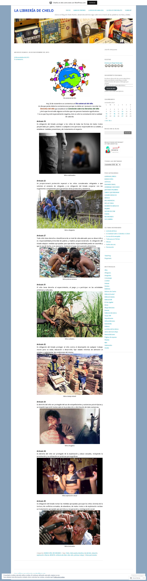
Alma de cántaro (79, 10)
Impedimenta (109, 318)
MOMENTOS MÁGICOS (112, 206)
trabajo (82, 555)
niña (68, 555)
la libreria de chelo (61, 555)
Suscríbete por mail (113, 75)
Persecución (110, 247)
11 (114, 111)
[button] (69, 77)
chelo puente (74, 553)
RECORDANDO (57, 553)
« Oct (106, 120)
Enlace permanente (91, 555)
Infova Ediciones (110, 321)
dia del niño (87, 553)
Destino (107, 286)
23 (106, 116)
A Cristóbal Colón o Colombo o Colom (118, 233)
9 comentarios (18, 59)
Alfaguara (108, 273)
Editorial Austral (109, 294)
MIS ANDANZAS (110, 200)
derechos (81, 553)
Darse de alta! (111, 88)
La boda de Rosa (111, 231)
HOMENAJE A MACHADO (112, 187)
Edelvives (107, 289)
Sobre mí (128, 10)
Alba (106, 270)
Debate (107, 283)
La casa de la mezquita (113, 236)
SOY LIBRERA (109, 219)
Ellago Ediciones (109, 307)
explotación (40, 555)
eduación (94, 553)
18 (114, 114)
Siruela (107, 348)
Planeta (107, 340)
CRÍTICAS (108, 182)
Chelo (67, 553)
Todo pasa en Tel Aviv (113, 239)
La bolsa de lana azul (96, 10)
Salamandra (108, 345)
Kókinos (107, 326)
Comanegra (108, 278)
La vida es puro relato (114, 10)
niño (72, 555)
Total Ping (108, 255)
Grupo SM (108, 315)
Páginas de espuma (111, 337)
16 (106, 114)
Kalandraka (108, 324)
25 (114, 116)
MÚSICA (107, 198)
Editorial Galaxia (110, 297)
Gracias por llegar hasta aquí (113, 63)
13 (122, 111)
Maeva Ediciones (110, 334)
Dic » (110, 120)
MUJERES (107, 208)
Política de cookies (59, 577)
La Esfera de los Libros (111, 329)
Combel (107, 281)
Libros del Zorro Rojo (111, 332)
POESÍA (107, 214)
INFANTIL (52, 555)
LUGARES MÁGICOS (111, 195)
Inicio (68, 10)
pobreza (76, 555)
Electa (106, 305)
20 (122, 114)
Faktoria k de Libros (111, 313)
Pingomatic (108, 258)
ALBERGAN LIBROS (110, 176)
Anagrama (108, 275)
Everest (107, 310)
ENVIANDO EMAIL (110, 184)
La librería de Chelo (34, 11)
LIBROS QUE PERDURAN (112, 192)
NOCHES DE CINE (110, 211)
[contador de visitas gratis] (114, 67)
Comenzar (92, 2)
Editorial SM (108, 299)
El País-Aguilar (109, 302)
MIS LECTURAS (109, 203)
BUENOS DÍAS (48, 553)
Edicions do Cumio (110, 291)
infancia (46, 555)
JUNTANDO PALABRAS (111, 190)
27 (122, 116)
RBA (106, 342)
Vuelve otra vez (110, 244)
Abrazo (108, 242)
